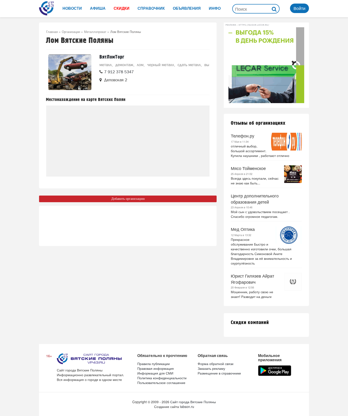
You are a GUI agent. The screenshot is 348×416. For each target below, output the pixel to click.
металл (105, 64)
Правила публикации (153, 363)
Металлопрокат (95, 31)
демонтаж (124, 64)
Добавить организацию (128, 199)
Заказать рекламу (211, 368)
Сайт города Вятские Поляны (193, 401)
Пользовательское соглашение (161, 382)
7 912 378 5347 (119, 71)
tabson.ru (187, 406)
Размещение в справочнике (219, 373)
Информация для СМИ (155, 373)
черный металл (160, 64)
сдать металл (189, 64)
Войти (299, 8)
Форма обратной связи (215, 363)
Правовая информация (155, 368)
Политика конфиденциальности (162, 377)
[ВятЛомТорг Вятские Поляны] (70, 72)
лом (140, 64)
